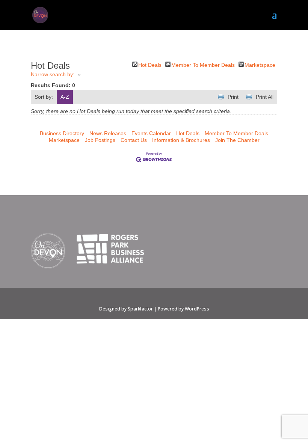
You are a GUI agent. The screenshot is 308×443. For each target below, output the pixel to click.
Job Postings (100, 140)
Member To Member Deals (203, 64)
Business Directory (62, 133)
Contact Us (134, 140)
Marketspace (260, 64)
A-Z (64, 97)
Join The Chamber (237, 140)
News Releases (107, 133)
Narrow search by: (52, 74)
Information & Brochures (181, 140)
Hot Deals (150, 64)
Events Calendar (151, 133)
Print (233, 97)
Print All (264, 97)
